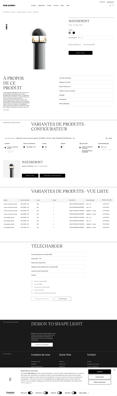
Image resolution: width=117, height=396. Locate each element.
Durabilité (33, 364)
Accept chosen (100, 377)
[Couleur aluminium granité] (70, 33)
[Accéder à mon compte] (110, 7)
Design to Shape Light (36, 366)
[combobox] (11, 200)
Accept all (99, 371)
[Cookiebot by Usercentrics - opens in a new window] (10, 393)
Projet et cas (62, 364)
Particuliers (102, 2)
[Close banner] (114, 370)
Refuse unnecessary (99, 382)
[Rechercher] (113, 7)
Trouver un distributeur (93, 366)
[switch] (45, 393)
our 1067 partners (30, 373)
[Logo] (9, 6)
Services (61, 361)
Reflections (62, 366)
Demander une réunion (93, 364)
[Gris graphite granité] (74, 33)
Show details (83, 393)
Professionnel (110, 2)
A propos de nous (35, 361)
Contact (89, 361)
